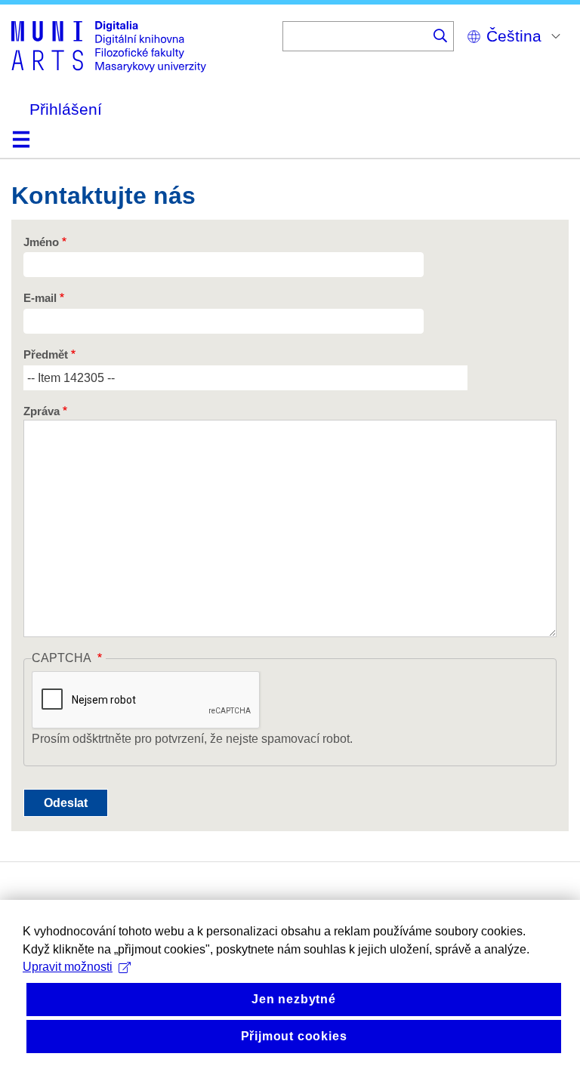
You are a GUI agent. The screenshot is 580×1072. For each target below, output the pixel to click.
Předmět (45, 355)
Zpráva (41, 411)
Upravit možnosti (68, 966)
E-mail (40, 298)
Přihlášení (65, 109)
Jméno (41, 242)
